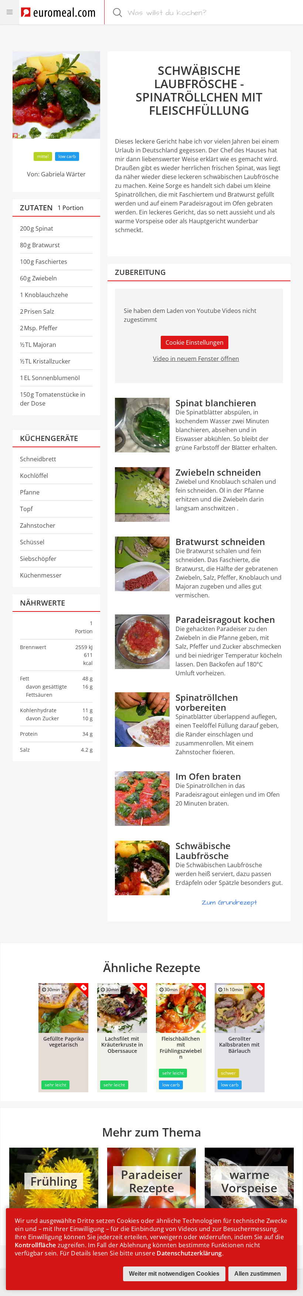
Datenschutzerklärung (189, 1253)
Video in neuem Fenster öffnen (196, 359)
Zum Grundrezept (229, 902)
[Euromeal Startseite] (58, 12)
